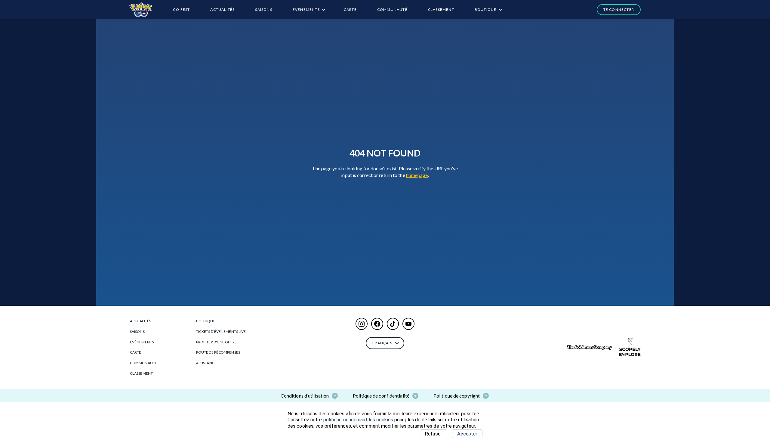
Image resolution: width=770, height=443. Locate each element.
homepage (417, 175)
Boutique (486, 9)
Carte (350, 9)
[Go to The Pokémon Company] (589, 347)
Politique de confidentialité (381, 395)
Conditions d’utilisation (305, 395)
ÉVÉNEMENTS (306, 9)
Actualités (222, 9)
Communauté (392, 9)
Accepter (467, 434)
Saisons (263, 9)
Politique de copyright (456, 395)
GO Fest (181, 9)
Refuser (433, 434)
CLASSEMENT (441, 9)
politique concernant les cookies (358, 420)
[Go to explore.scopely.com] (630, 347)
